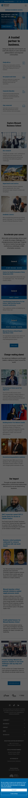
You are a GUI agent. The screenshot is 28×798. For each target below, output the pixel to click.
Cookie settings (14, 793)
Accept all (14, 790)
